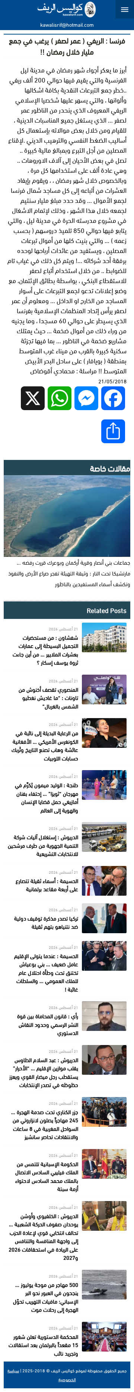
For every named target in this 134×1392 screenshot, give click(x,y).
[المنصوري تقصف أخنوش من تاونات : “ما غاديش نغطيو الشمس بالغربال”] (67, 692)
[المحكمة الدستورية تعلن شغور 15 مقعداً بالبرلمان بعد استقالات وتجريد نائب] (67, 1340)
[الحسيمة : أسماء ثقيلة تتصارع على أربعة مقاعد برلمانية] (67, 880)
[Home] (67, 9)
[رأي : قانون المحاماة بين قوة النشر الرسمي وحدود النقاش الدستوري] (67, 1019)
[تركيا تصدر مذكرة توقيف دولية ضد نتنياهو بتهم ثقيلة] (67, 918)
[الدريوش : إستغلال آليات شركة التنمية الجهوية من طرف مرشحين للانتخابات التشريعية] (67, 840)
